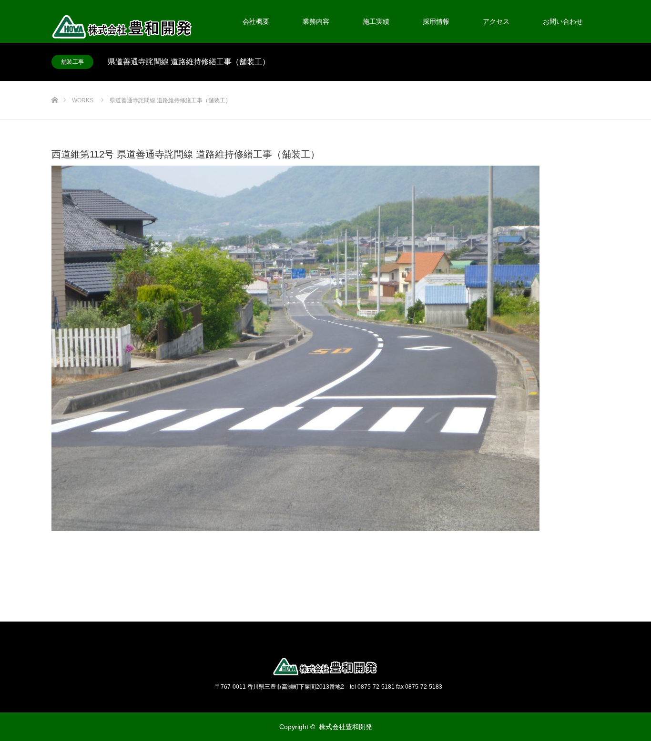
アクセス (496, 21)
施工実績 (376, 21)
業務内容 (316, 21)
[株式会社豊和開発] (325, 666)
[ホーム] (54, 84)
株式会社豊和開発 (345, 727)
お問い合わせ (563, 21)
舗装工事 (72, 62)
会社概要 (256, 21)
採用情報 (436, 21)
